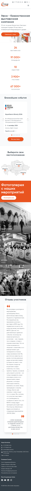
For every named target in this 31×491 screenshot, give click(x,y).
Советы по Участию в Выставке (9, 466)
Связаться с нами (10, 34)
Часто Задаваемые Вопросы (8, 462)
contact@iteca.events (8, 449)
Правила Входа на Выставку (8, 464)
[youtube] (5, 480)
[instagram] (11, 480)
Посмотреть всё (9, 198)
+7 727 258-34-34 (7, 445)
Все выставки (15, 139)
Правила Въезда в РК (6, 468)
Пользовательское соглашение (9, 473)
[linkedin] (8, 480)
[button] (12, 433)
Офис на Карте (5, 455)
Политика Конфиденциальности (9, 470)
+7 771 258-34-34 (18, 2)
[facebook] (2, 480)
